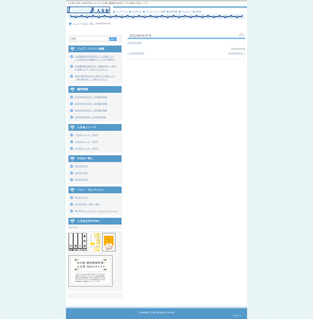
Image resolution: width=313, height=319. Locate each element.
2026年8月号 (81, 166)
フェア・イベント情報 (156, 11)
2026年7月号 (81, 173)
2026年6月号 (81, 179)
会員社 (198, 11)
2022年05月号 (236, 53)
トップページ (122, 11)
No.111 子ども (82, 197)
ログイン (237, 315)
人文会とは (137, 11)
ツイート (72, 227)
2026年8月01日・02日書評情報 (90, 117)
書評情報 (174, 11)
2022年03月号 (136, 53)
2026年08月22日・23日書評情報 (91, 97)
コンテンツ (186, 11)
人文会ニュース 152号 (86, 141)
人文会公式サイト (90, 10)
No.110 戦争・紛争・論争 (87, 204)
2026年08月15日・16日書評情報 (91, 103)
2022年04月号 (135, 43)
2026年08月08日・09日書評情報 (91, 110)
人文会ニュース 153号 (86, 135)
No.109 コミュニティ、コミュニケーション (96, 211)
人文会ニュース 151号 (86, 148)
